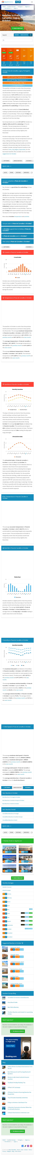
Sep (11, 50)
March (8, 901)
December (9, 937)
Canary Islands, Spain (16, 983)
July (13, 149)
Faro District (7, 8)
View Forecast (18, 28)
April (8, 905)
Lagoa (15, 8)
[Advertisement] (17, 372)
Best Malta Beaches (13, 1007)
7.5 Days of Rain (17, 85)
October (9, 929)
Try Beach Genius (18, 1031)
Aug (4, 50)
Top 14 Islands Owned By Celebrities (18, 1097)
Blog (4, 1062)
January (9, 894)
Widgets (9, 1151)
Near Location (24, 34)
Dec (31, 50)
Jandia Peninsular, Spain (17, 962)
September (22, 149)
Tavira (11, 172)
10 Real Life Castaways (14, 1087)
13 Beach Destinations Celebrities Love (18, 1112)
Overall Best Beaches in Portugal (10, 813)
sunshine (26, 216)
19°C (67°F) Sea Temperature (17, 80)
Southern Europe (11, 6)
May (8, 909)
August (17, 149)
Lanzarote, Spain (15, 947)
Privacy (4, 1151)
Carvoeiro (26, 172)
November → (29, 160)
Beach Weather (12, 1149)
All (30, 34)
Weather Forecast (7, 887)
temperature (18, 216)
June (10, 149)
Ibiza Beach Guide (12, 1002)
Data (22, 1149)
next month (27, 337)
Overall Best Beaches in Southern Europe (13, 817)
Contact (26, 1149)
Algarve (27, 6)
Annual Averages (7, 890)
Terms (30, 1149)
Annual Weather (18, 160)
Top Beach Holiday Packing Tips (16, 1082)
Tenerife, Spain (14, 954)
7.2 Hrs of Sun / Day (17, 83)
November (9, 933)
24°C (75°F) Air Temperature (17, 77)
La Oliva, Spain (14, 976)
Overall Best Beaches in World (10, 820)
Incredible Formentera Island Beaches (18, 997)
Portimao (18, 172)
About (18, 1149)
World (4, 6)
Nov (24, 50)
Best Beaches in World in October (11, 803)
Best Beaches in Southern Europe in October (13, 800)
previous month (7, 337)
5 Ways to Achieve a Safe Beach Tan (17, 1102)
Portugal (20, 6)
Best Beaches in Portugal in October (11, 797)
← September (6, 160)
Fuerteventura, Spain (16, 969)
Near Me (17, 34)
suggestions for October (9, 154)
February (9, 898)
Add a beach (18, 1151)
